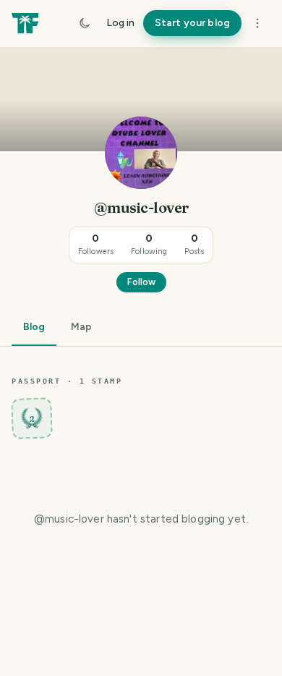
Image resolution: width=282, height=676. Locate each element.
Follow (141, 281)
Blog (34, 327)
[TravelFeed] (25, 23)
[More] (257, 23)
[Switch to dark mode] (85, 23)
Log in (120, 23)
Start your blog (192, 23)
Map (81, 327)
